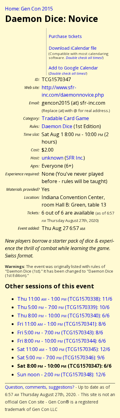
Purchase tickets (65, 36)
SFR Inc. (74, 157)
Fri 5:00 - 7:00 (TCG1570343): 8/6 (60, 332)
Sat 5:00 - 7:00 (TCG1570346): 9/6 (61, 357)
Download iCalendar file (73, 48)
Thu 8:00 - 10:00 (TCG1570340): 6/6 (63, 315)
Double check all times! (84, 57)
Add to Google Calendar (73, 68)
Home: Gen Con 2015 (29, 8)
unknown (52, 157)
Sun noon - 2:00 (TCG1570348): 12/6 (61, 374)
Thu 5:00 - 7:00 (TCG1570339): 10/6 (63, 307)
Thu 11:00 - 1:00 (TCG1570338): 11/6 (64, 298)
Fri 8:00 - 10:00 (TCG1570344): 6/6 (61, 340)
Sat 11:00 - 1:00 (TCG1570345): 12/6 (63, 349)
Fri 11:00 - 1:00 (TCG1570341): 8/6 (61, 323)
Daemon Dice (57, 126)
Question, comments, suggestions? (39, 387)
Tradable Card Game (65, 118)
